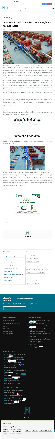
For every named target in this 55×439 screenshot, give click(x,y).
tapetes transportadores (32, 258)
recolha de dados (30, 264)
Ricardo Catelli (6, 277)
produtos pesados (39, 272)
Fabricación (7, 328)
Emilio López (6, 262)
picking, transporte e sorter (36, 111)
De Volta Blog (8, 18)
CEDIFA (16, 94)
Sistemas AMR (32, 336)
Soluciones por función (35, 317)
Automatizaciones (33, 346)
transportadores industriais (33, 283)
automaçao (32, 255)
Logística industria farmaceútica (12, 323)
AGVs (27, 255)
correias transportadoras (32, 261)
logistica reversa (30, 272)
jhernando (36, 269)
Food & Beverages (8, 326)
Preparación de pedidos (9, 325)
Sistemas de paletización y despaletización (39, 339)
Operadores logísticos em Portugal (11, 274)
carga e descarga (40, 264)
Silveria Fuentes (7, 280)
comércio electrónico (8, 259)
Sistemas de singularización (36, 341)
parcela (28, 275)
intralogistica (6, 265)
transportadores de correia (37, 277)
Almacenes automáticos (35, 343)
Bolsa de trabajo (27, 4)
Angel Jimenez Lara (7, 256)
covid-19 (28, 266)
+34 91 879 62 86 (19, 4)
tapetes (28, 277)
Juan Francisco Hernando (9, 268)
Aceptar (28, 430)
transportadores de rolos (32, 280)
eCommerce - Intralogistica (10, 321)
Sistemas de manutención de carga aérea (39, 338)
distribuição (34, 266)
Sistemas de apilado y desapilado (37, 331)
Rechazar (35, 430)
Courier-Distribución (9, 320)
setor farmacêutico (35, 275)
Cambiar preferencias (45, 430)
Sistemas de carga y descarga (36, 323)
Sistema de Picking (33, 347)
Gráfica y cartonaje (8, 333)
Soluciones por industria (9, 317)
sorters (43, 275)
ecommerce (40, 266)
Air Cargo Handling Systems (11, 330)
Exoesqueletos (32, 344)
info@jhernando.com (10, 4)
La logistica (6, 271)
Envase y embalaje (8, 331)
